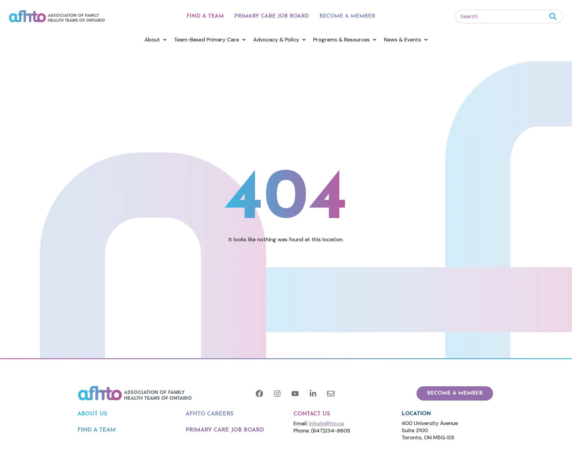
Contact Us (311, 414)
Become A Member (347, 16)
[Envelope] (331, 393)
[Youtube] (295, 393)
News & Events (402, 39)
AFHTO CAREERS (210, 414)
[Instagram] (277, 393)
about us (92, 414)
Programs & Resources (341, 39)
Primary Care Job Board (271, 16)
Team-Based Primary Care (206, 39)
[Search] (556, 16)
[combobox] (502, 16)
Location (416, 414)
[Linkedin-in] (313, 393)
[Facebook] (259, 393)
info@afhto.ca (326, 423)
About (152, 39)
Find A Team (205, 16)
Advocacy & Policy (276, 39)
